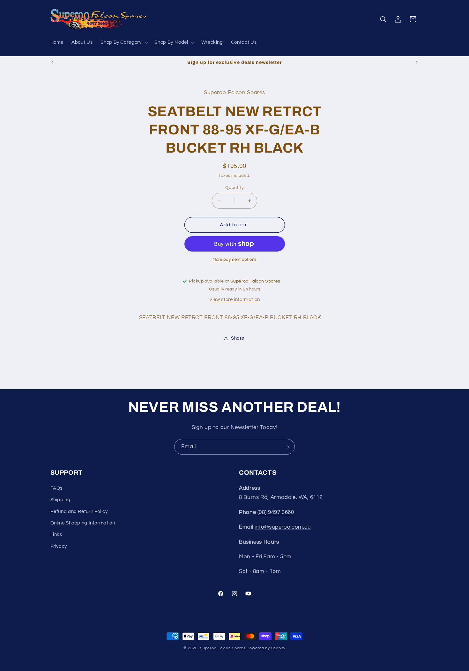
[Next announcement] (417, 62)
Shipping (60, 499)
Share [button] (237, 338)
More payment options (234, 260)
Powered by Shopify (266, 648)
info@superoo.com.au (283, 527)
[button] (124, 42)
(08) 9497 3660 (275, 512)
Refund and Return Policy (79, 511)
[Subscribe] (287, 447)
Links (56, 534)
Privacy (58, 546)
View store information (234, 300)
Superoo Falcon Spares (222, 648)
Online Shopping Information (82, 523)
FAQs (56, 488)
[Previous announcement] (52, 62)
